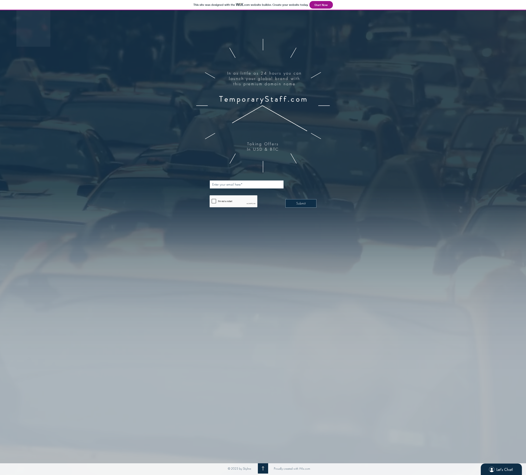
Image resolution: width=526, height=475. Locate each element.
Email (213, 176)
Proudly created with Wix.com (292, 468)
